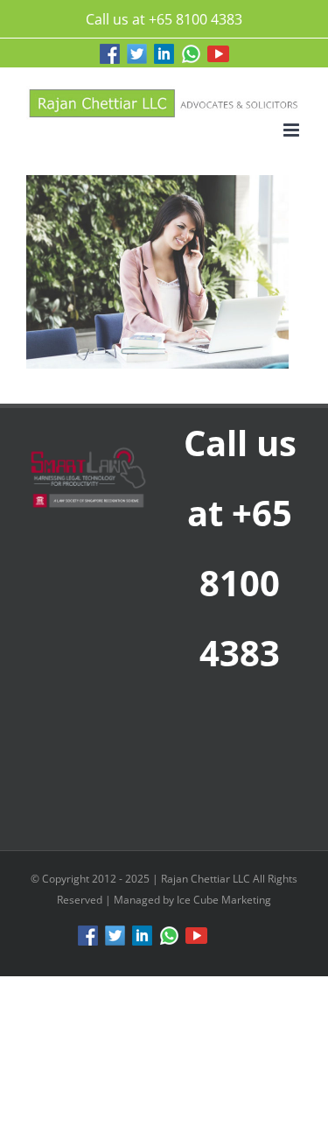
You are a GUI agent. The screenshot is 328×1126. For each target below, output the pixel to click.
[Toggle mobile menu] (292, 130)
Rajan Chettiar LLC (207, 878)
